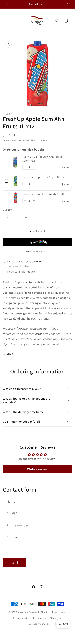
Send (14, 562)
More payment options (37, 251)
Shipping (22, 140)
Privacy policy (59, 612)
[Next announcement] (68, 4)
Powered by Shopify (39, 612)
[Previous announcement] (7, 4)
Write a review (37, 469)
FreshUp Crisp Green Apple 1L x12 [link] (43, 177)
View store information (21, 271)
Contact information (39, 623)
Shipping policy (58, 618)
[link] (15, 162)
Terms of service (21, 618)
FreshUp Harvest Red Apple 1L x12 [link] (43, 194)
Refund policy (39, 618)
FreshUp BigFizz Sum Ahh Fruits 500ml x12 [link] (42, 158)
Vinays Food (22, 612)
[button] (7, 20)
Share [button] (10, 353)
